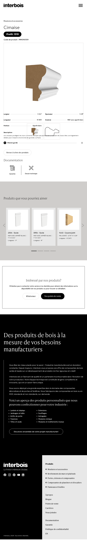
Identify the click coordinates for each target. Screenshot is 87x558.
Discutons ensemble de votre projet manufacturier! (36, 431)
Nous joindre (51, 512)
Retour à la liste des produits (17, 152)
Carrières (49, 508)
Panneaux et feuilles (56, 487)
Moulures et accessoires (13, 21)
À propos (49, 494)
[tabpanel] (18, 227)
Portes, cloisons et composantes (61, 478)
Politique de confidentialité (57, 529)
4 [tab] (53, 251)
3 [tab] (46, 251)
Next (83, 225)
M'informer (31, 296)
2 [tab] (40, 251)
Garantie (49, 524)
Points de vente (51, 503)
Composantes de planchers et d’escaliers (65, 482)
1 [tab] (34, 251)
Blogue (48, 499)
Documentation (52, 520)
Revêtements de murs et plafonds (62, 473)
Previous (4, 225)
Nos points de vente (52, 296)
